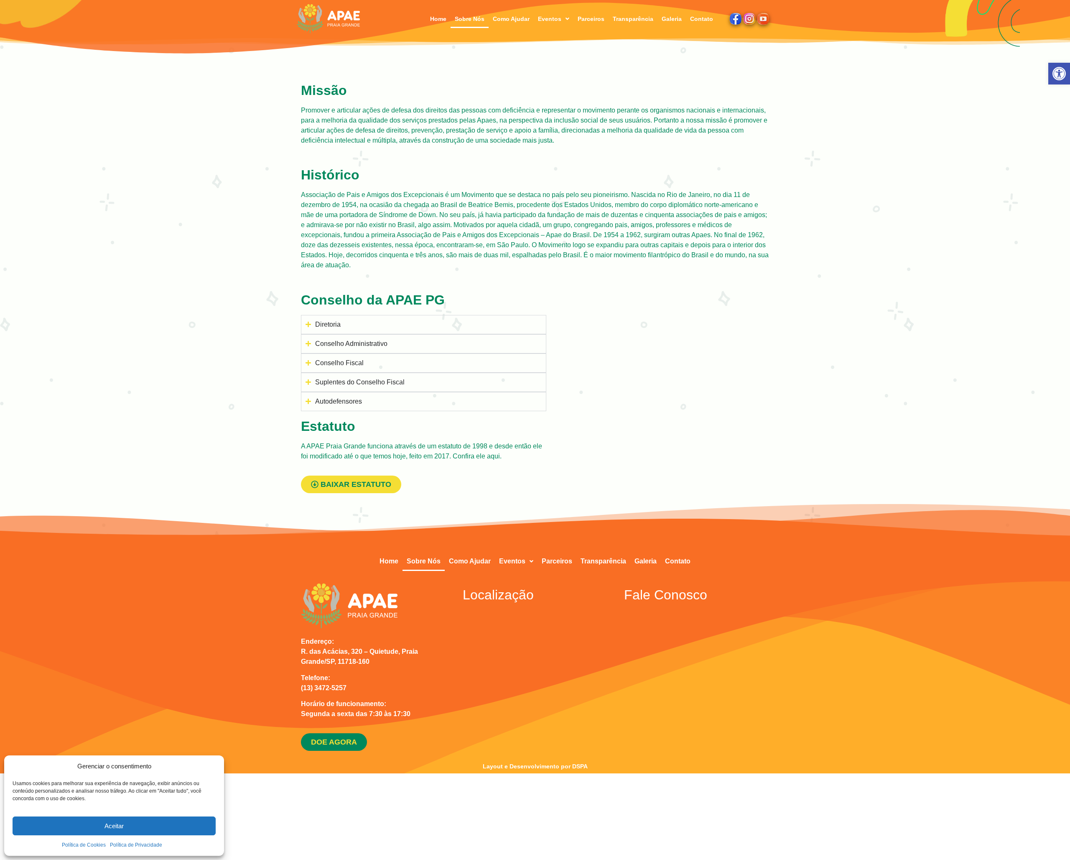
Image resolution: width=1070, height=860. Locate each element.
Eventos (549, 18)
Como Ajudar (511, 18)
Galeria (672, 18)
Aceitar (114, 825)
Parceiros (591, 18)
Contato (701, 18)
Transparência (633, 18)
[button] (1059, 73)
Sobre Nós (469, 18)
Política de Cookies (84, 845)
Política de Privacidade (136, 845)
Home (438, 18)
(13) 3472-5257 (323, 687)
